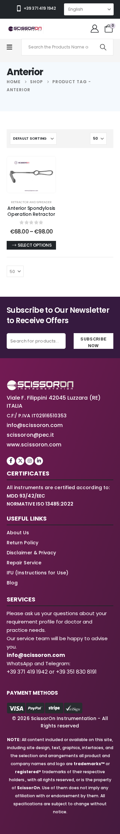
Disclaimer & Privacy (31, 552)
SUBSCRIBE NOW (93, 342)
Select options (34, 245)
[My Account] (94, 29)
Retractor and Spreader (31, 202)
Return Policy (22, 542)
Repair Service (24, 562)
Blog (12, 582)
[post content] (31, 174)
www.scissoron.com (34, 444)
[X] (20, 461)
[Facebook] (11, 461)
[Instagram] (29, 461)
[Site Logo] (25, 29)
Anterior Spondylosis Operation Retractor (31, 211)
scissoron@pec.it (30, 435)
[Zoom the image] (40, 384)
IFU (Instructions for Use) (37, 572)
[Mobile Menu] (13, 47)
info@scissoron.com (35, 425)
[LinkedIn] (39, 461)
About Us (18, 532)
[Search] (103, 47)
